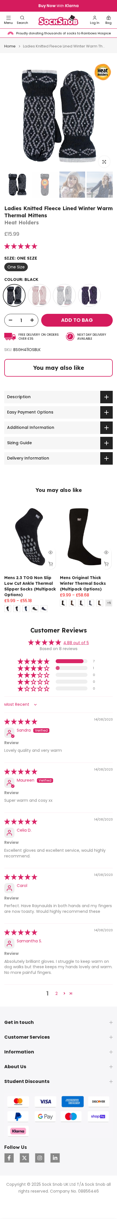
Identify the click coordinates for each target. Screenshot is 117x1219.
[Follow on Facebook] (9, 1158)
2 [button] (56, 993)
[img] (20, 722)
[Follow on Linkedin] (55, 1158)
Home (10, 46)
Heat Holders (21, 222)
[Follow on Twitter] (24, 1158)
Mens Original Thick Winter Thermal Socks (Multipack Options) (83, 583)
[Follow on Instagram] (40, 1158)
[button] (22, 20)
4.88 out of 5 (76, 643)
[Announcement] (58, 6)
